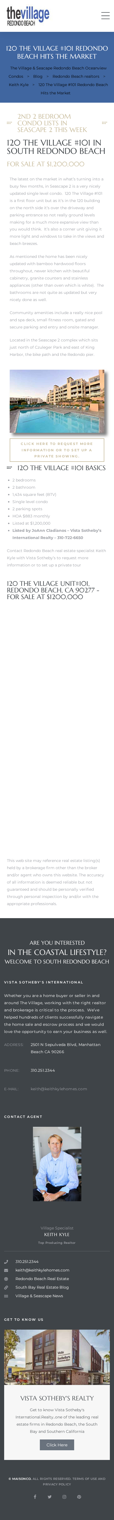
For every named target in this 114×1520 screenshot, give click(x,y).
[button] (57, 450)
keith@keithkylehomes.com (59, 1088)
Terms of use (84, 1479)
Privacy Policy (57, 1484)
